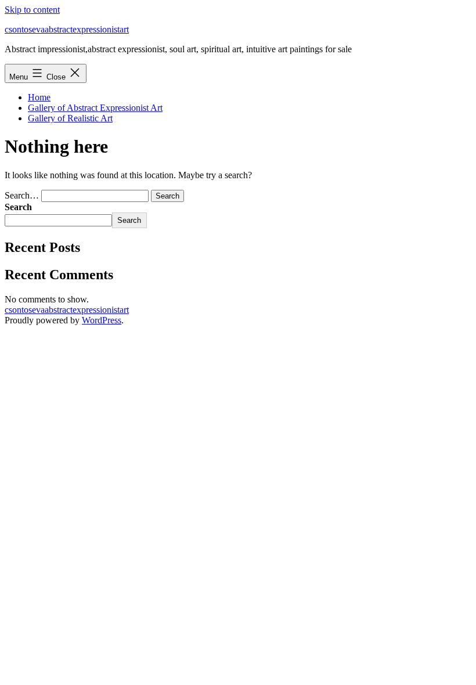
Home (39, 97)
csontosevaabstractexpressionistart (67, 29)
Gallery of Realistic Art (70, 118)
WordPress (101, 320)
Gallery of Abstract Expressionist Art (95, 108)
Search (18, 207)
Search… (22, 195)
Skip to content (32, 10)
